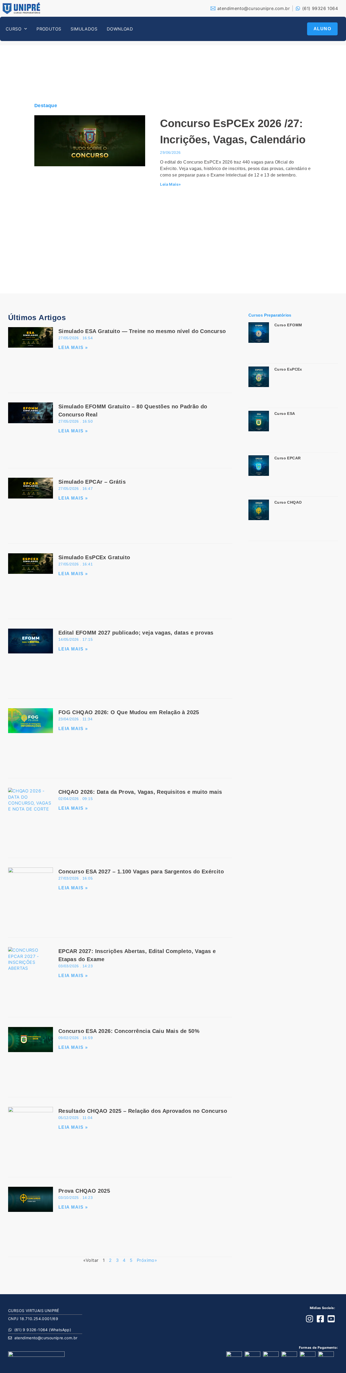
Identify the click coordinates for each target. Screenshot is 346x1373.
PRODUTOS (48, 29)
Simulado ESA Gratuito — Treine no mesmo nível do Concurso (142, 331)
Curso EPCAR (287, 458)
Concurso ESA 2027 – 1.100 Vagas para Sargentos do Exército (141, 871)
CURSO (13, 29)
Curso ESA (284, 413)
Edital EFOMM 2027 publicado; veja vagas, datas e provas (136, 633)
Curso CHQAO (288, 502)
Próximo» (147, 1260)
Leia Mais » (73, 347)
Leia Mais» (170, 184)
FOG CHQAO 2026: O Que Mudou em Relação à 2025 (128, 712)
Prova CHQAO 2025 (84, 1191)
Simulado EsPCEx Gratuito (94, 557)
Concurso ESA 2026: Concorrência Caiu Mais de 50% (128, 1031)
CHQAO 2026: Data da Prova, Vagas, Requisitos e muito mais (140, 792)
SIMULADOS (84, 29)
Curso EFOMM (288, 325)
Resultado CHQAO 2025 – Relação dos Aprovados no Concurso (142, 1111)
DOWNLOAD (120, 29)
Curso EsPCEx (288, 369)
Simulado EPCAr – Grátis (92, 482)
